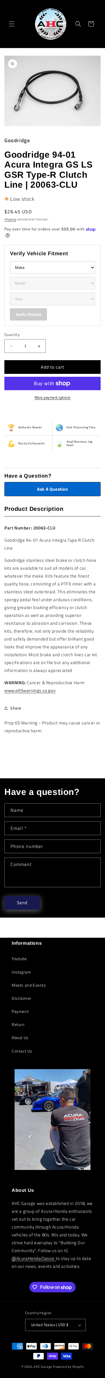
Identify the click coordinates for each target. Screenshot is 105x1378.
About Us (20, 1037)
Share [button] (15, 708)
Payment (20, 1011)
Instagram (21, 972)
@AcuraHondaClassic (34, 1258)
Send (22, 902)
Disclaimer (22, 998)
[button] (11, 23)
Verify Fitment (28, 314)
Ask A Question (52, 489)
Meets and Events (29, 985)
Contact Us (22, 1051)
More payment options (53, 397)
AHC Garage (43, 1366)
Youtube (19, 958)
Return (18, 1024)
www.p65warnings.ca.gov (29, 690)
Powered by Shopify (68, 1366)
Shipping (10, 219)
